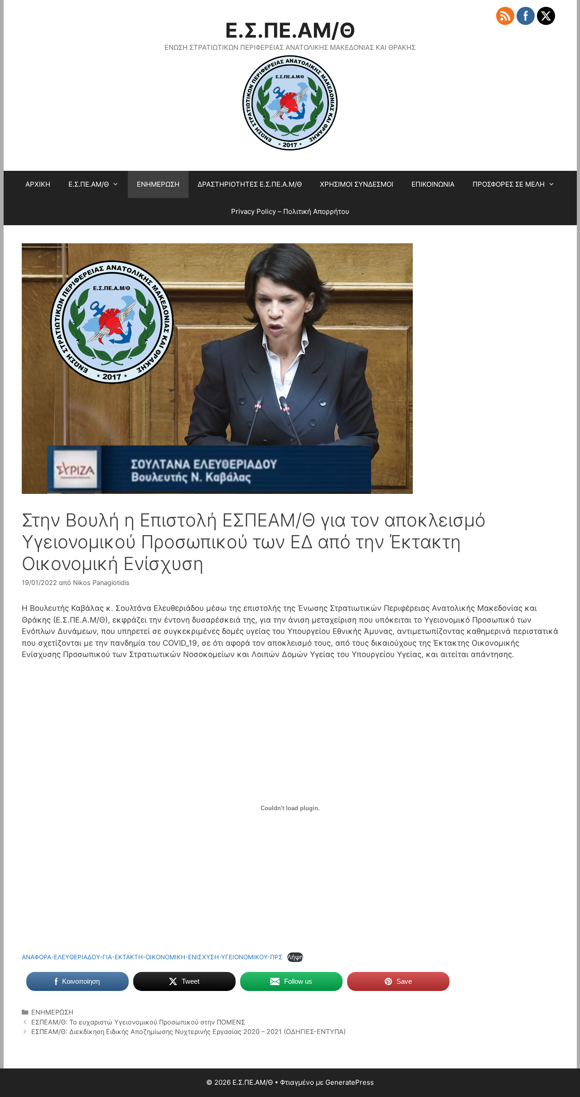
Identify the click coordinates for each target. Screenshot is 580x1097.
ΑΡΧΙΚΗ (37, 184)
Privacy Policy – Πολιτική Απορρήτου (290, 211)
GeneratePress (349, 1082)
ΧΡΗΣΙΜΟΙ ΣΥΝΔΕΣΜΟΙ (356, 184)
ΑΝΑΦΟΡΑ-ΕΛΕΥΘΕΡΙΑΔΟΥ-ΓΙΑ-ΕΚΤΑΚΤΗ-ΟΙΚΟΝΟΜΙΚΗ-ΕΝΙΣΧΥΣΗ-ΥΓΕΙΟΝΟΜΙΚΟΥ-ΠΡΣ (152, 957)
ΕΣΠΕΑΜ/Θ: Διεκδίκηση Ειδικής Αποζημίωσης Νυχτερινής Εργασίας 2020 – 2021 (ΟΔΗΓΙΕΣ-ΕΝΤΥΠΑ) (188, 1031)
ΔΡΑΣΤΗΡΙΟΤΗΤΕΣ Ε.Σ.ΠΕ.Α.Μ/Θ (250, 184)
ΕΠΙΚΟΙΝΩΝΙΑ (432, 184)
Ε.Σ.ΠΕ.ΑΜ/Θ (290, 30)
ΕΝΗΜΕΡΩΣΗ (158, 184)
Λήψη (295, 957)
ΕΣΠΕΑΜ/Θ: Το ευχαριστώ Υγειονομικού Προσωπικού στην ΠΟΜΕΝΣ (138, 1022)
